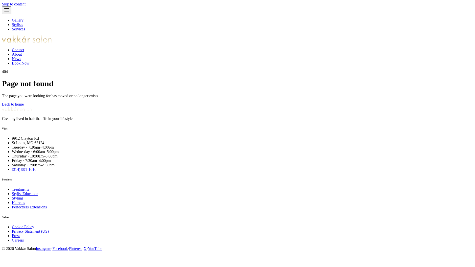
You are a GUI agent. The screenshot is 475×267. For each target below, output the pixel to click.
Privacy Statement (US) (30, 231)
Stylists (17, 24)
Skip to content (13, 4)
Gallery (18, 20)
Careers (18, 240)
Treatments (20, 189)
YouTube (95, 248)
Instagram (43, 248)
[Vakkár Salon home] (26, 41)
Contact (18, 50)
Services (18, 29)
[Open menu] (6, 10)
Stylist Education (25, 194)
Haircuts (18, 202)
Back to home (13, 104)
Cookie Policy (23, 227)
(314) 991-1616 (24, 169)
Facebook (60, 248)
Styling (17, 198)
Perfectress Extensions (29, 207)
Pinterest (75, 248)
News (16, 59)
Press (16, 236)
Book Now (20, 63)
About (17, 54)
